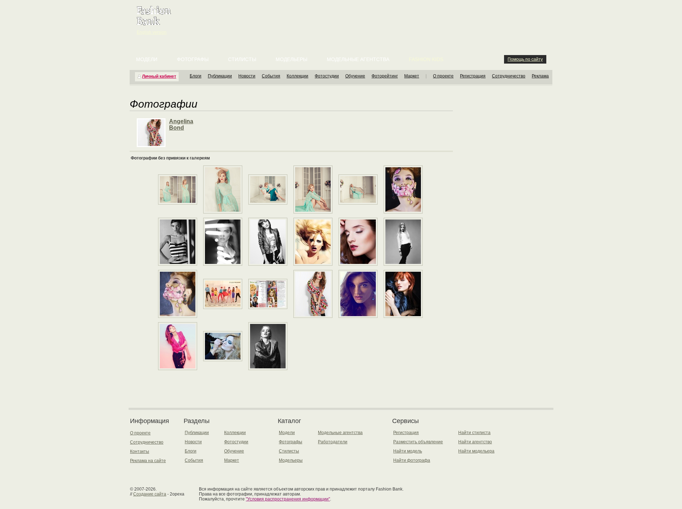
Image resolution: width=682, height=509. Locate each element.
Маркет (411, 76)
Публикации (220, 76)
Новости (246, 76)
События (271, 76)
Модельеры (291, 59)
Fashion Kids (426, 59)
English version (152, 32)
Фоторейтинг (385, 76)
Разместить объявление (418, 441)
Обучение (355, 76)
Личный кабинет (159, 76)
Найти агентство (475, 441)
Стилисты (242, 59)
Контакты (139, 451)
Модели (146, 59)
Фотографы (193, 59)
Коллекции (297, 76)
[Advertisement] (342, 18)
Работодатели (332, 441)
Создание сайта (149, 494)
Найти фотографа (411, 460)
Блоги (195, 76)
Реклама (540, 76)
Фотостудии (327, 76)
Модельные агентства (358, 59)
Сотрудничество (508, 76)
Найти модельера (476, 451)
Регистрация (473, 76)
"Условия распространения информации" (288, 499)
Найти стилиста (474, 432)
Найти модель (407, 451)
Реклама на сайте (148, 460)
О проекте (443, 76)
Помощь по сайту (525, 59)
